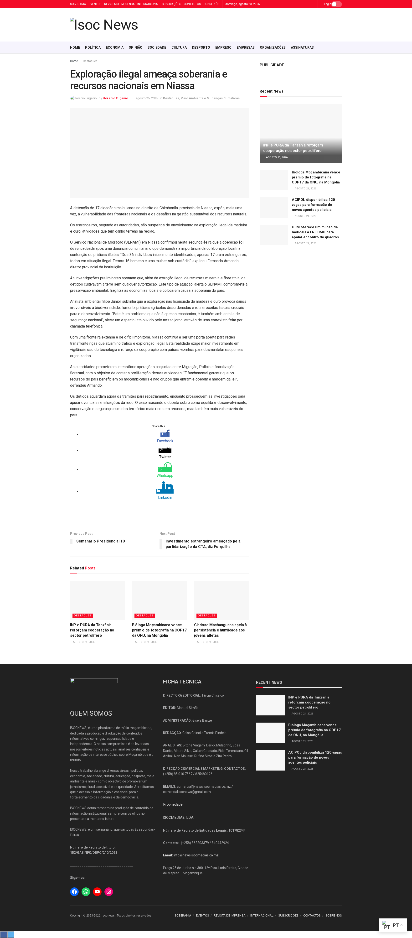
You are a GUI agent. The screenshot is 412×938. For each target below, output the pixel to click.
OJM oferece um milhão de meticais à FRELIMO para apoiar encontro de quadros (315, 232)
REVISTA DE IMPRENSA (119, 4)
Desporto (201, 47)
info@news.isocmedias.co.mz (196, 855)
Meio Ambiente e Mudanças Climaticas (210, 98)
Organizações (273, 47)
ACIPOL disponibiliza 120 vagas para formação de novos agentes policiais (313, 205)
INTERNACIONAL (148, 4)
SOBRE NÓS (211, 4)
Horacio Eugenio (115, 98)
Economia (115, 47)
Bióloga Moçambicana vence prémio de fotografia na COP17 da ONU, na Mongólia (159, 630)
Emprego (223, 47)
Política (93, 47)
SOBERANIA (78, 4)
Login (327, 4)
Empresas (246, 47)
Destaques (90, 61)
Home (75, 47)
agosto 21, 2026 (83, 642)
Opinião (135, 47)
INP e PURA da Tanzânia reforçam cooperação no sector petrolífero (92, 630)
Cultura (179, 47)
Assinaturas (302, 47)
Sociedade (157, 47)
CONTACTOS (192, 4)
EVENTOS (95, 4)
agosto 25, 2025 (147, 98)
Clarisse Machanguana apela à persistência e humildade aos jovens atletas (220, 630)
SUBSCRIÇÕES (171, 4)
